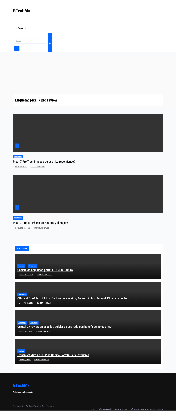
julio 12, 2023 (21, 167)
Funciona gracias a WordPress (23, 406)
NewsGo (41, 406)
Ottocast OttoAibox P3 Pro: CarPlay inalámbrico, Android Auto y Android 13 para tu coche (72, 298)
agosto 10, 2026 (26, 303)
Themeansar (51, 406)
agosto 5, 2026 (25, 331)
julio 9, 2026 (25, 360)
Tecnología (32, 266)
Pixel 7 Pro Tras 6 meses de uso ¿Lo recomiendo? (44, 161)
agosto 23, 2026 (26, 275)
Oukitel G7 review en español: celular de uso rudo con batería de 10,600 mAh (64, 327)
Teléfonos (18, 157)
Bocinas (21, 351)
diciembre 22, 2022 (23, 228)
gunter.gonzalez (38, 167)
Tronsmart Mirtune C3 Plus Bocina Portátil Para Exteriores (53, 355)
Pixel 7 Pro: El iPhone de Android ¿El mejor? (40, 223)
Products (22, 28)
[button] (13, 35)
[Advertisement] (88, 75)
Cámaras (21, 266)
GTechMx (21, 10)
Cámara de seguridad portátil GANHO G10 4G (45, 270)
